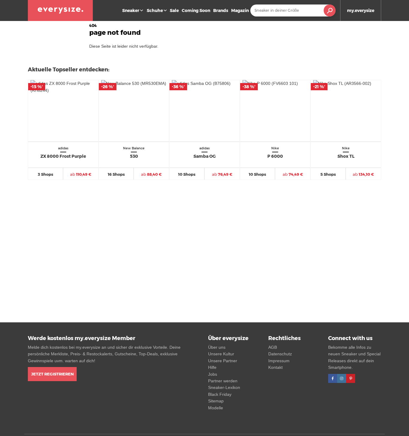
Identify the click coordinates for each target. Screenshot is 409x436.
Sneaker (130, 10)
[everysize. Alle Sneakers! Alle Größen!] (60, 10)
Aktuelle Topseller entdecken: (68, 69)
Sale (174, 10)
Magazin (240, 10)
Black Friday (219, 394)
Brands (220, 10)
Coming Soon (196, 10)
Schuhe (155, 10)
